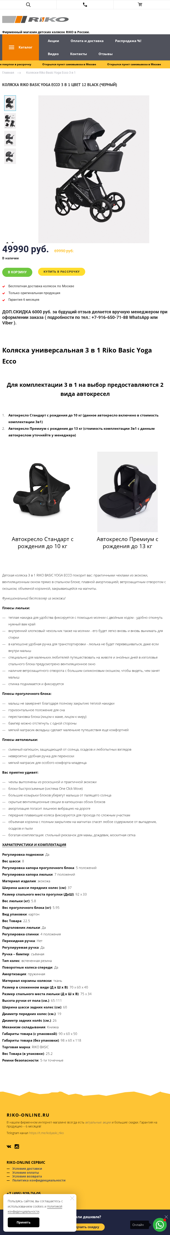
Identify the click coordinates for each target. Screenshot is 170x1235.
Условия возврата (27, 1176)
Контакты (78, 54)
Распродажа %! (128, 41)
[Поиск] (28, 4)
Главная (8, 72)
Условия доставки (27, 1168)
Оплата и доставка (87, 41)
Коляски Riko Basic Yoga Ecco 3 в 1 (51, 72)
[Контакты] (85, 4)
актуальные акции (98, 1122)
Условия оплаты (25, 1172)
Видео (53, 54)
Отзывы (106, 54)
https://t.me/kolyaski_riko (46, 1133)
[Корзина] (142, 4)
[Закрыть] (166, 1216)
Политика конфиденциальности (39, 1180)
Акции (53, 41)
